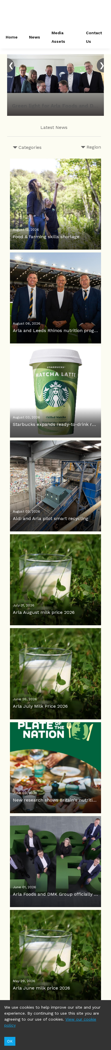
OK (10, 1041)
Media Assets (58, 37)
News (34, 37)
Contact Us (94, 37)
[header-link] (55, 14)
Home (12, 37)
